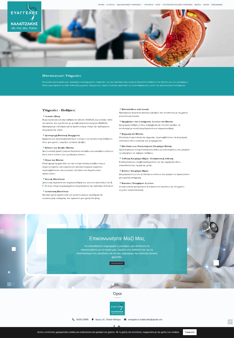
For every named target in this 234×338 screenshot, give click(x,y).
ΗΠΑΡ (158, 5)
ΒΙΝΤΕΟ (198, 5)
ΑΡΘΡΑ (206, 5)
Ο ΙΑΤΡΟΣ (110, 5)
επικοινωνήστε (117, 263)
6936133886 (82, 319)
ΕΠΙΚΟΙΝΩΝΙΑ (216, 5)
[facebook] (114, 326)
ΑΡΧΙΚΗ (101, 5)
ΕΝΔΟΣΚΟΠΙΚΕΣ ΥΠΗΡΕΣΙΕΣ (129, 5)
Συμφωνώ (190, 332)
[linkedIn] (119, 326)
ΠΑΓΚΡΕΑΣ (149, 5)
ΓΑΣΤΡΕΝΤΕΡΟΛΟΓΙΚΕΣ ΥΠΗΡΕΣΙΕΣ (177, 5)
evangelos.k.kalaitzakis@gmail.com (145, 319)
